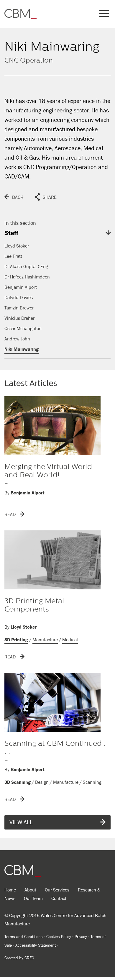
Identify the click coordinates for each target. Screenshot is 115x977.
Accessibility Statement (35, 945)
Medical (70, 639)
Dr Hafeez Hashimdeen (27, 277)
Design (42, 782)
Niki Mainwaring (21, 349)
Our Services (57, 890)
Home (10, 890)
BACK (17, 197)
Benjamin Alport (20, 287)
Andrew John (17, 339)
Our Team (33, 898)
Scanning (92, 782)
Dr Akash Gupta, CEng (26, 266)
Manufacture (45, 639)
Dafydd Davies (18, 297)
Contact (58, 898)
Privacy (81, 937)
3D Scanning (17, 782)
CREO (29, 958)
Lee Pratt (13, 256)
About (30, 890)
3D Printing (16, 639)
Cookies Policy (58, 937)
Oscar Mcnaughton (23, 328)
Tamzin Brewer (19, 308)
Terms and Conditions (23, 937)
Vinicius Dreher (19, 318)
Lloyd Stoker (16, 246)
